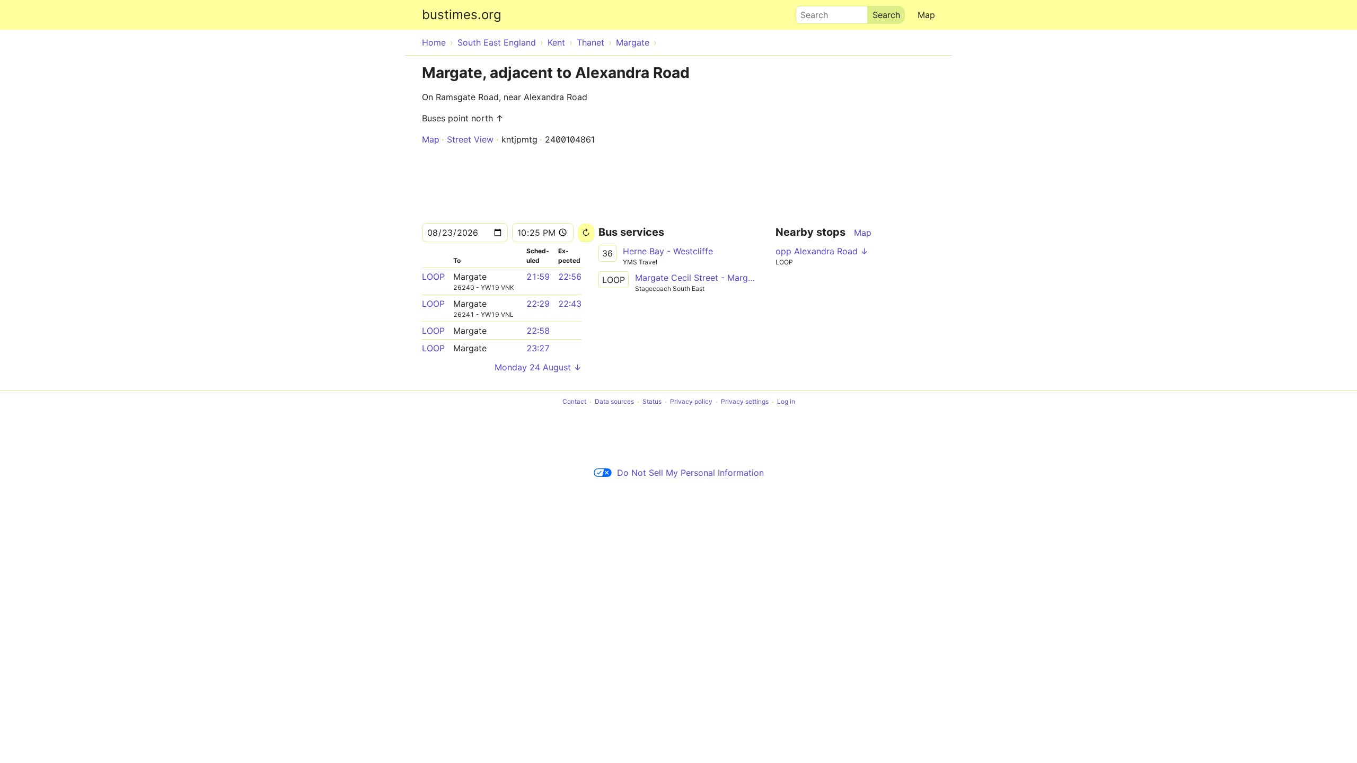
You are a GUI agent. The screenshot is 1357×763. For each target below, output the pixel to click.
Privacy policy (691, 402)
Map (926, 15)
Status (652, 402)
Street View (470, 139)
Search (809, 12)
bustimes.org (461, 14)
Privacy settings (745, 402)
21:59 (538, 276)
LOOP (433, 276)
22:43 (569, 303)
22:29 (538, 303)
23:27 (538, 348)
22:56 (569, 276)
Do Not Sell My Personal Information (690, 472)
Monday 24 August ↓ (538, 367)
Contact (574, 402)
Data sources (614, 402)
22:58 (538, 330)
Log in (786, 402)
